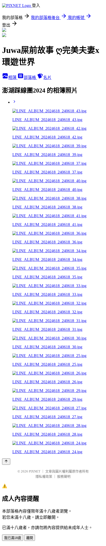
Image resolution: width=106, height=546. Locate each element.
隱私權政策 (44, 476)
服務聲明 (63, 476)
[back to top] (6, 461)
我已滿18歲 (12, 538)
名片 (47, 77)
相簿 (12, 77)
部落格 (30, 77)
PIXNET (34, 471)
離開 (29, 538)
